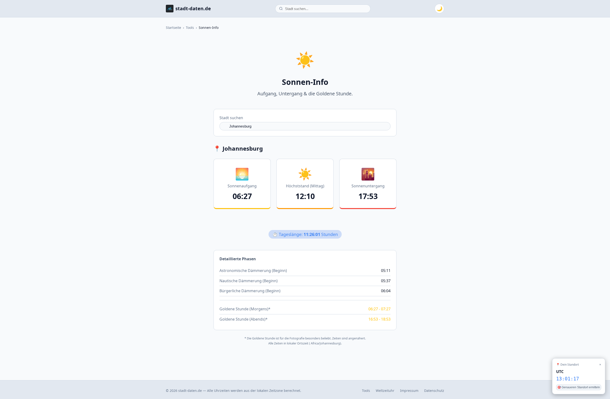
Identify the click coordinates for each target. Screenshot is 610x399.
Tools (190, 27)
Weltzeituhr (385, 390)
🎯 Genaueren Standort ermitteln (578, 387)
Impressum (409, 390)
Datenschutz (434, 390)
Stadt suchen (231, 117)
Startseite (173, 27)
